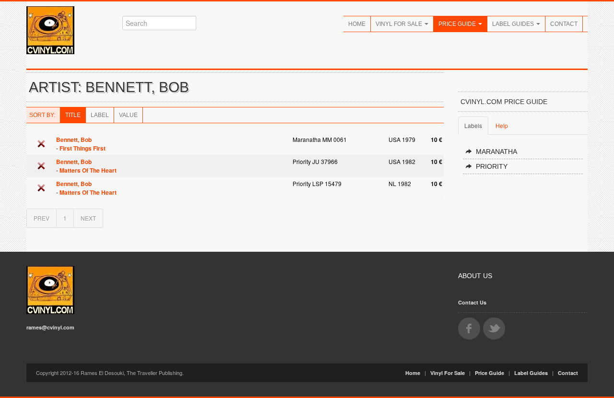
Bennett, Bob (74, 139)
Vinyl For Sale (400, 24)
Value (128, 115)
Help (502, 125)
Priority (492, 166)
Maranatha (496, 151)
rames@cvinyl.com (50, 327)
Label (100, 115)
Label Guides (513, 24)
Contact (564, 24)
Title (73, 115)
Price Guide (457, 24)
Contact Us (472, 302)
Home (357, 24)
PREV (41, 218)
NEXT (88, 218)
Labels (473, 125)
